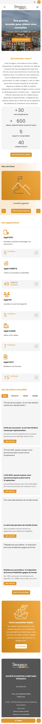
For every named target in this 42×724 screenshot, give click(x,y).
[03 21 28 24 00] (34, 2)
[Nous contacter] (38, 2)
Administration (21, 705)
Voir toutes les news (21, 592)
